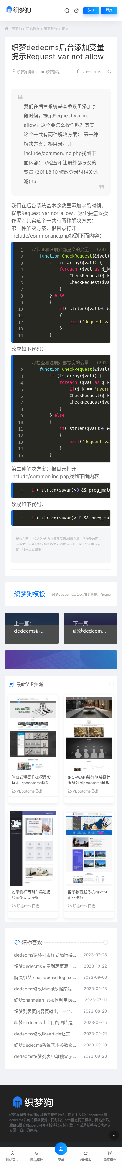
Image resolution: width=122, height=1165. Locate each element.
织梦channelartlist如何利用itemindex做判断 (46, 1000)
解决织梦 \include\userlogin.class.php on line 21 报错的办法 (45, 977)
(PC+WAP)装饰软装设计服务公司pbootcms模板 (89, 780)
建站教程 (33, 29)
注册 (91, 10)
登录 (109, 10)
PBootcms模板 (29, 791)
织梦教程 (51, 29)
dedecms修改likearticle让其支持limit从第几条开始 (46, 1033)
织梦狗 (17, 29)
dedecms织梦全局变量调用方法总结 (31, 631)
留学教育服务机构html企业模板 (87, 895)
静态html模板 (28, 906)
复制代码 (99, 247)
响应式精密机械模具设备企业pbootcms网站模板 (32, 780)
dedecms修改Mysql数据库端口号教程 (46, 988)
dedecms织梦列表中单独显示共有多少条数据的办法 (45, 1056)
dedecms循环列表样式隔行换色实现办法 (45, 955)
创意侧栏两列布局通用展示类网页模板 (31, 895)
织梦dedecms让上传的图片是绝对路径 (46, 1022)
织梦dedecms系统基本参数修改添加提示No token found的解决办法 (46, 1045)
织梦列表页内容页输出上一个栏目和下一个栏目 (45, 1011)
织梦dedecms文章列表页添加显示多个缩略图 (46, 966)
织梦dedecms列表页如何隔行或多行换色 (90, 631)
